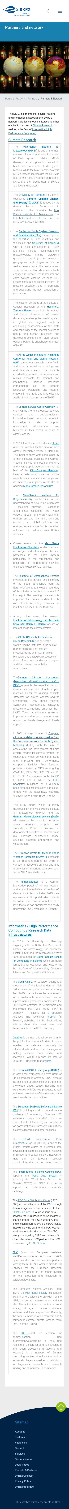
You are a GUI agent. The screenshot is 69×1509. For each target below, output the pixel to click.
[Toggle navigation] (60, 13)
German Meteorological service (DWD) (36, 816)
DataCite (18, 1037)
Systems (20, 1437)
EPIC (15, 1252)
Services (20, 1453)
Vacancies (21, 1442)
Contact (19, 1448)
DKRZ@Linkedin (24, 1475)
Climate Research (42, 125)
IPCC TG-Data (37, 1243)
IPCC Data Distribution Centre (33, 1200)
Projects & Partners (26, 98)
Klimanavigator (29, 881)
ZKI (24, 1333)
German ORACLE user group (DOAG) (38, 1070)
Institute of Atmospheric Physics (39, 575)
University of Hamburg (32, 194)
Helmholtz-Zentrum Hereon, (29, 218)
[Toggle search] (49, 13)
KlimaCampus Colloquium (38, 486)
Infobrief (53, 1016)
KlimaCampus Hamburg (44, 470)
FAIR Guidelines (21, 1212)
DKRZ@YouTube (24, 1486)
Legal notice (22, 1464)
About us (20, 1431)
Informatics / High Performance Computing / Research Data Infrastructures (33, 930)
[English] (34, 11)
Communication (24, 1459)
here (48, 1060)
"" (40, 1171)
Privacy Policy (23, 1481)
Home (8, 98)
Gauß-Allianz (25, 981)
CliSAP (55, 443)
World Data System (44, 1175)
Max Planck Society (36, 1292)
